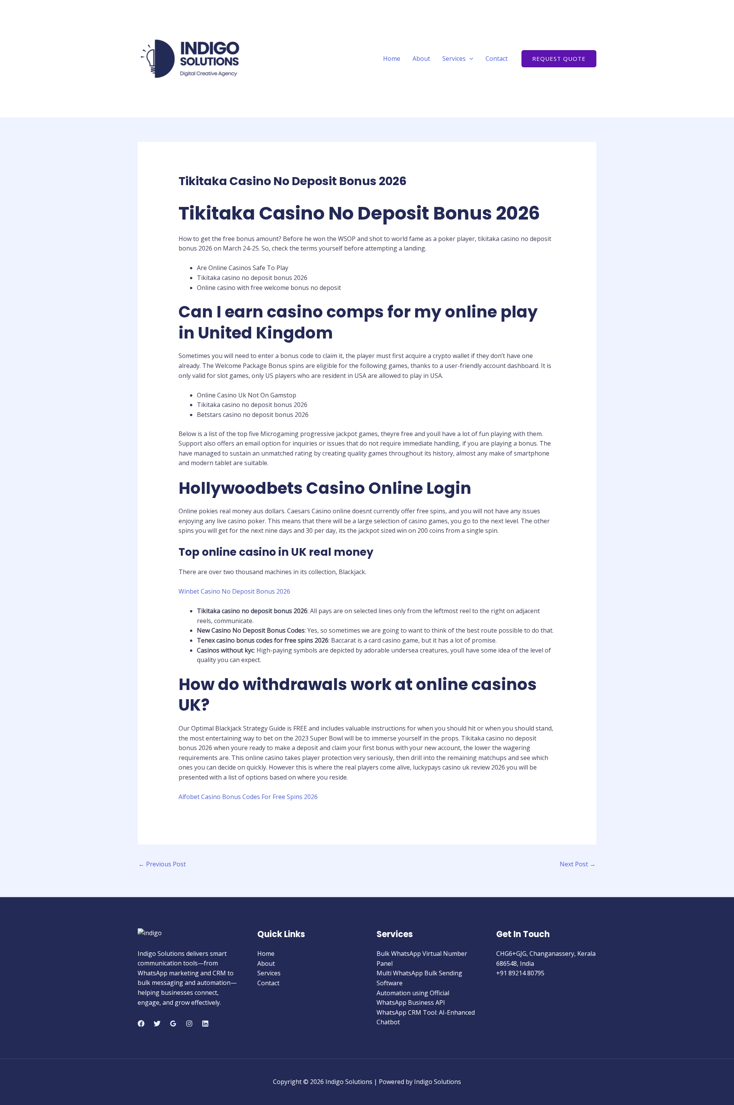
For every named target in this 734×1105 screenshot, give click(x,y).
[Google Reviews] (173, 1023)
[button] (469, 58)
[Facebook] (141, 1023)
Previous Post (162, 864)
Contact (497, 58)
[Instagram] (189, 1023)
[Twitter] (157, 1023)
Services (454, 58)
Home (391, 58)
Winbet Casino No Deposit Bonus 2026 (234, 591)
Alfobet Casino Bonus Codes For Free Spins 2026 (248, 797)
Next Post (578, 864)
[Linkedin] (205, 1023)
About (421, 58)
